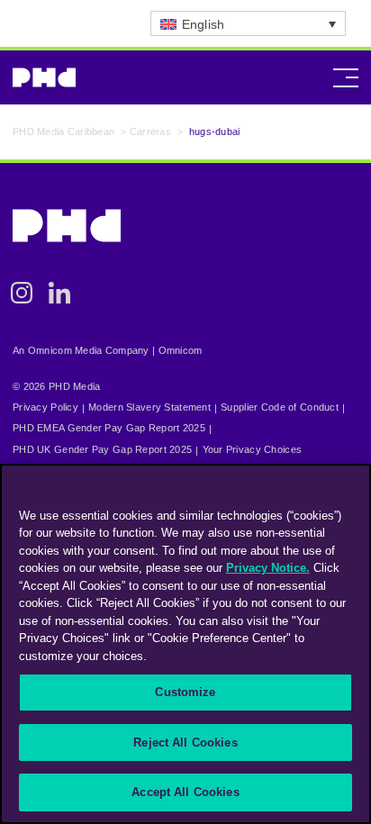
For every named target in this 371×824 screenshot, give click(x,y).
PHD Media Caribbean (63, 131)
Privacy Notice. (268, 568)
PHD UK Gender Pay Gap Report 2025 (102, 449)
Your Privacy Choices (253, 449)
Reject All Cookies (185, 742)
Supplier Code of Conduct (280, 407)
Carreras (150, 131)
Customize (185, 692)
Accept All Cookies (185, 792)
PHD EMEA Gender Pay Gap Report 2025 (109, 427)
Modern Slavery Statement (149, 407)
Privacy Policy (45, 407)
